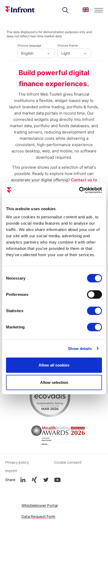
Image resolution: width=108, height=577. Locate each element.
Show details (80, 348)
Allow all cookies (54, 365)
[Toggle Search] (65, 10)
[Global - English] (85, 11)
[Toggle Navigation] (98, 10)
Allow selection (54, 382)
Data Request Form (38, 516)
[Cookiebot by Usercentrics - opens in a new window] (79, 190)
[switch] (94, 294)
